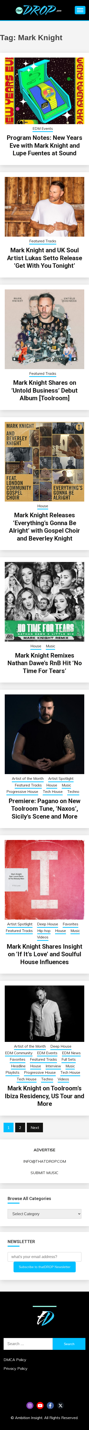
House (42, 506)
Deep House (47, 924)
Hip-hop (44, 930)
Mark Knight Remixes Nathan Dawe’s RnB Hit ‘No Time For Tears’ (44, 663)
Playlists (12, 1072)
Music (50, 646)
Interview (53, 1066)
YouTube (40, 1405)
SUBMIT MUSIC (44, 1172)
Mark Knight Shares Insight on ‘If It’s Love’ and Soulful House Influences (44, 954)
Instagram (29, 1405)
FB (50, 1405)
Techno (73, 791)
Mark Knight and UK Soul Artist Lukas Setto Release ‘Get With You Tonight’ (44, 258)
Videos (42, 937)
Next (35, 1127)
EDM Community (19, 1053)
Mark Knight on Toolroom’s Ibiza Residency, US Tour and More (44, 1096)
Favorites (70, 924)
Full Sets (68, 1059)
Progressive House (22, 791)
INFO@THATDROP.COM (44, 1161)
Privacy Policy (16, 1368)
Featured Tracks (42, 241)
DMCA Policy (15, 1359)
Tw (60, 1405)
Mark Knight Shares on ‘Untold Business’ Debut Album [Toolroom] (44, 390)
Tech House (53, 791)
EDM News (71, 1053)
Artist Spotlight (61, 778)
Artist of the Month (28, 778)
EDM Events (43, 128)
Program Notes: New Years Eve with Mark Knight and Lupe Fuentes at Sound (44, 145)
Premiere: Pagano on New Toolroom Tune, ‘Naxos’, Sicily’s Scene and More (44, 808)
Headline (18, 1066)
